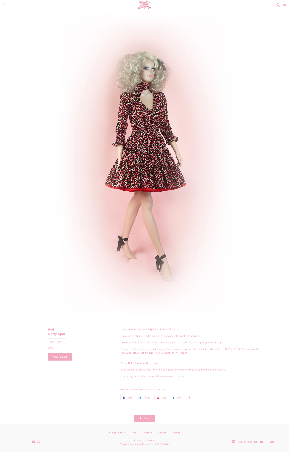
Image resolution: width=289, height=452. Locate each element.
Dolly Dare (148, 440)
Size (52, 341)
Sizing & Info (117, 432)
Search (162, 432)
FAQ (134, 432)
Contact (147, 432)
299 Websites (162, 443)
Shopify (136, 443)
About (176, 432)
